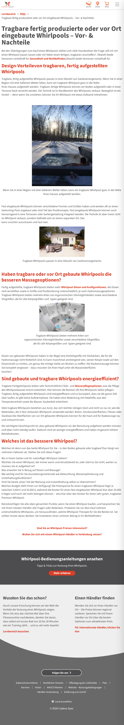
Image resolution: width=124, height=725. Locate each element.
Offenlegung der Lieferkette (83, 683)
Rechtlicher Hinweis (53, 683)
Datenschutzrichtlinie (27, 683)
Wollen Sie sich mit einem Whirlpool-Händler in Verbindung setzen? (62, 534)
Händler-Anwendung (48, 692)
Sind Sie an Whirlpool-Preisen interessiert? (62, 528)
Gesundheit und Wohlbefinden (47, 59)
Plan (105, 683)
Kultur (38, 687)
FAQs (23, 14)
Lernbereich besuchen (16, 631)
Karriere (25, 687)
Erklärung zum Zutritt (75, 692)
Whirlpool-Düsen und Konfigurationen (83, 287)
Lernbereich (9, 14)
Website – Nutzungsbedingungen (85, 687)
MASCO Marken (55, 687)
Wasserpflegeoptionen (88, 386)
